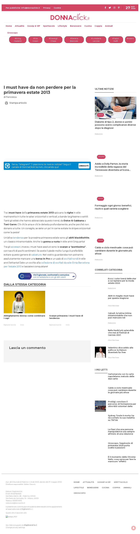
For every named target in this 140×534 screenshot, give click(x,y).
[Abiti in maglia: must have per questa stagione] (122, 301)
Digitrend (25, 509)
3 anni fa (13, 325)
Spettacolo (49, 26)
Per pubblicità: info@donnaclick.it (23, 8)
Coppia (98, 26)
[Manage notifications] (133, 528)
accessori (16, 247)
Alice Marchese (113, 306)
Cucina (88, 26)
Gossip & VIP (33, 26)
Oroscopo (12, 33)
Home (9, 26)
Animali (109, 26)
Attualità (19, 26)
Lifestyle (62, 26)
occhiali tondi (71, 258)
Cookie (57, 8)
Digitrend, (7, 325)
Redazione (99, 134)
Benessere (75, 26)
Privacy (46, 8)
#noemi (130, 38)
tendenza (18, 237)
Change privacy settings (15, 527)
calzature (36, 254)
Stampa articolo (18, 103)
